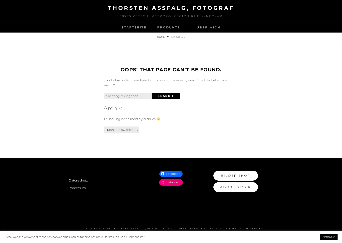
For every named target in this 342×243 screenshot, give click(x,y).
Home (161, 36)
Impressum (77, 188)
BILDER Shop (235, 175)
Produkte (168, 27)
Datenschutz (78, 180)
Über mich (209, 27)
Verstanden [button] (328, 236)
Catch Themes (250, 228)
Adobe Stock (235, 187)
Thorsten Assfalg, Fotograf (171, 8)
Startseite (134, 27)
